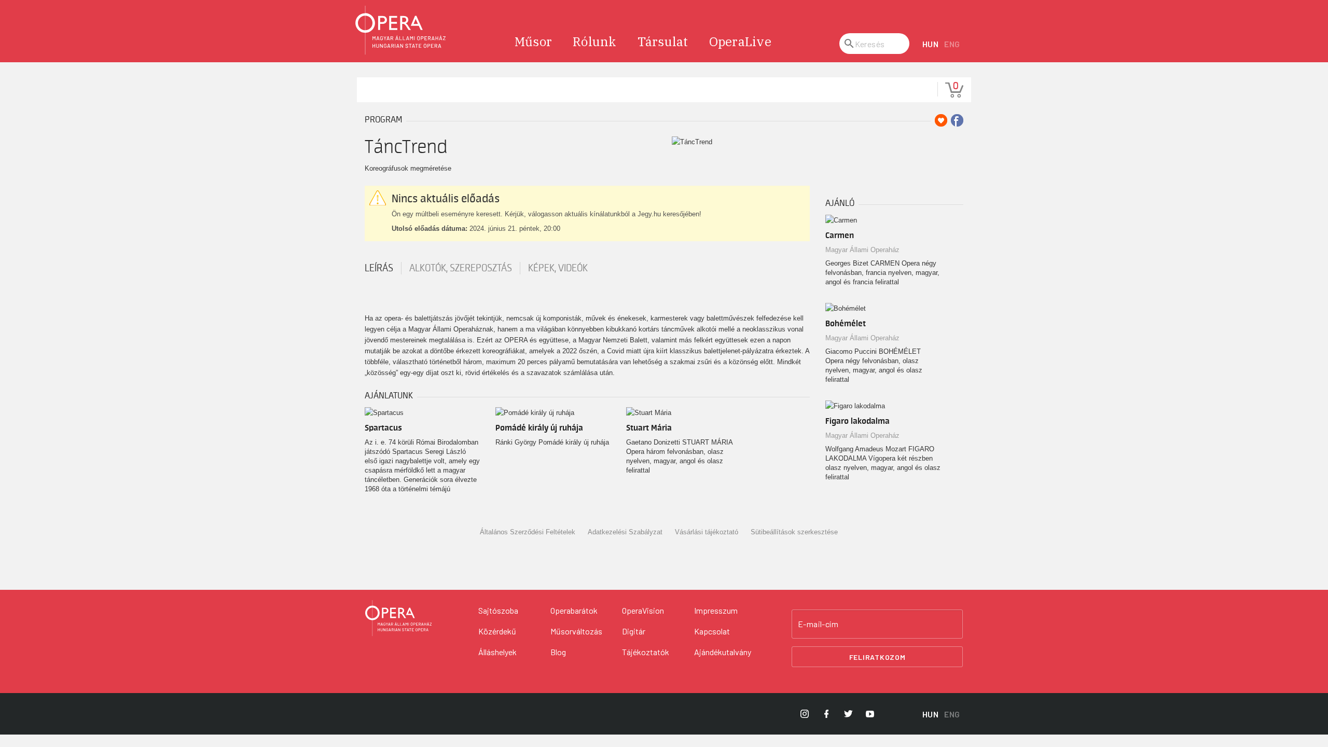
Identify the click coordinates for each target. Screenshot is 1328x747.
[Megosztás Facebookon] (957, 120)
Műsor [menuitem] (533, 41)
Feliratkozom (877, 657)
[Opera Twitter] (848, 714)
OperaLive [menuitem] (740, 41)
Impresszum (716, 610)
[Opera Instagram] (804, 714)
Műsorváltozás (576, 631)
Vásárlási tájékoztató (706, 532)
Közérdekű (497, 631)
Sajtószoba (498, 610)
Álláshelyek (497, 652)
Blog (558, 652)
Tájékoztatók (645, 652)
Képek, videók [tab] (558, 268)
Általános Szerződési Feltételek (527, 532)
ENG (952, 44)
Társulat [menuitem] (663, 41)
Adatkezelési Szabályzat (625, 532)
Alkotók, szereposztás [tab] (460, 268)
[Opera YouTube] (870, 714)
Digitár (633, 631)
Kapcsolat (712, 631)
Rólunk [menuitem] (595, 41)
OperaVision (643, 610)
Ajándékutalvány (722, 652)
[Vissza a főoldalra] (401, 30)
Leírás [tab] (379, 268)
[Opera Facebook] (826, 714)
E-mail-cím (818, 624)
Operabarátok (574, 610)
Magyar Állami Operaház (862, 250)
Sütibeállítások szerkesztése (794, 532)
